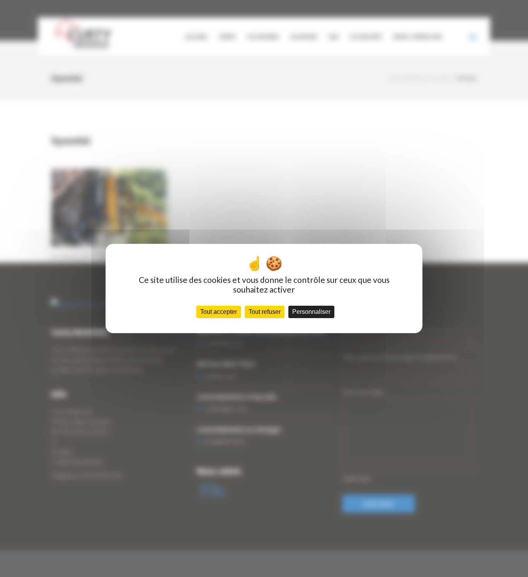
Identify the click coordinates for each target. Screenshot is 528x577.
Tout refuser (265, 311)
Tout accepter (218, 311)
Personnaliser (311, 311)
